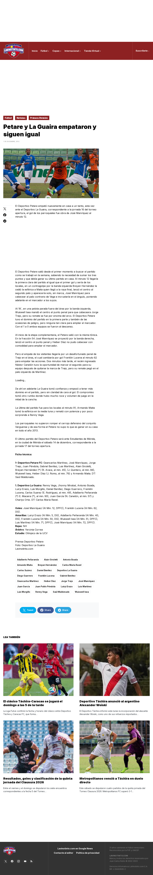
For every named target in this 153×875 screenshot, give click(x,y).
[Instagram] (18, 861)
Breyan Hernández (47, 565)
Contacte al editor (63, 853)
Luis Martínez (85, 586)
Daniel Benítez (44, 570)
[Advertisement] (76, 21)
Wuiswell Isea (82, 592)
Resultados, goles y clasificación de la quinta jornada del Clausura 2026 (37, 780)
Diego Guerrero (25, 575)
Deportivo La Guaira (67, 570)
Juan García (23, 586)
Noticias (21, 118)
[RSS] (31, 861)
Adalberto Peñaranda (28, 559)
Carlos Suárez (24, 570)
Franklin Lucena (46, 575)
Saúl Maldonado (61, 592)
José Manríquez (86, 581)
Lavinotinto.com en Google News (75, 848)
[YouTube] (25, 861)
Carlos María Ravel (71, 565)
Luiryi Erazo (67, 586)
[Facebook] (12, 861)
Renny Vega (41, 592)
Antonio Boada (70, 559)
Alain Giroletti (51, 559)
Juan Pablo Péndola (45, 586)
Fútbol (8, 118)
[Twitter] (5, 861)
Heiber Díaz (50, 581)
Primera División (39, 118)
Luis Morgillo (23, 592)
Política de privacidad (87, 853)
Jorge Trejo (67, 581)
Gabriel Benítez (67, 575)
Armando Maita (24, 565)
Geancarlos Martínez (28, 581)
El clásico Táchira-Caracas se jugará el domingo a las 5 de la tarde (32, 703)
